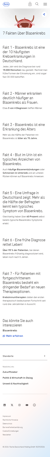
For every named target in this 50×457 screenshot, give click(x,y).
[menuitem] (30, 4)
